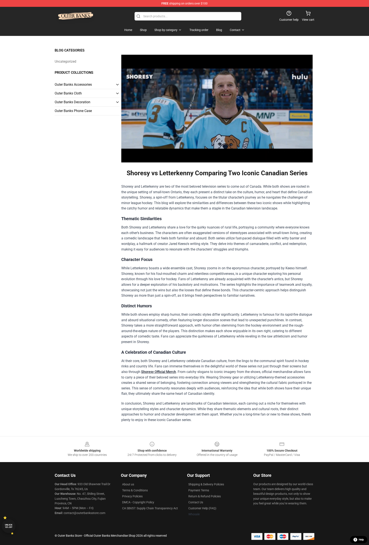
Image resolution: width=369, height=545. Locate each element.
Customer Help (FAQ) (202, 508)
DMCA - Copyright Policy (138, 502)
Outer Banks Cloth (68, 93)
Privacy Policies (132, 496)
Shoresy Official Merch (158, 372)
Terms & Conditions (135, 490)
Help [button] (361, 539)
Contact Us (195, 502)
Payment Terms (198, 490)
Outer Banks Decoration (72, 102)
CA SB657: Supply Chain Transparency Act (150, 508)
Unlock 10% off (8, 526)
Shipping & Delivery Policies (206, 484)
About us (128, 484)
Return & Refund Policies (204, 496)
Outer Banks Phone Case (73, 111)
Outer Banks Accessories (73, 84)
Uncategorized (65, 61)
